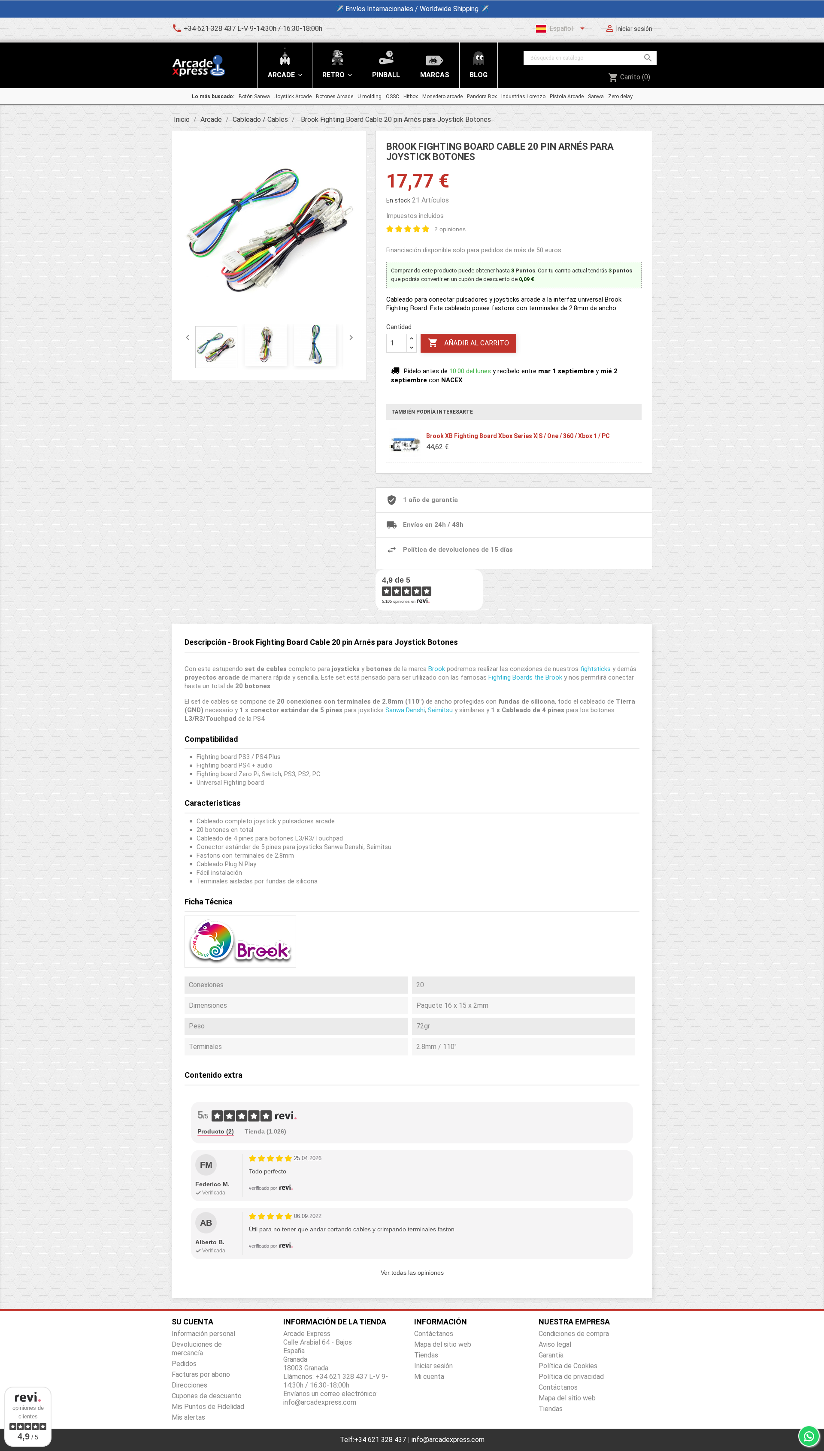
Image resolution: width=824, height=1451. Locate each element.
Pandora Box (482, 97)
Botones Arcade (334, 97)
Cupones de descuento (207, 1396)
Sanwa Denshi (405, 710)
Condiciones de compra (574, 1334)
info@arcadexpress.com (448, 1440)
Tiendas (426, 1355)
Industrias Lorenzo (523, 97)
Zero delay (620, 97)
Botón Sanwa (254, 97)
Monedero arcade (442, 97)
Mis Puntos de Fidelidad (208, 1407)
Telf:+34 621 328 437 (373, 1440)
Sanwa (596, 97)
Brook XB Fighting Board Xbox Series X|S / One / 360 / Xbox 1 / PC (518, 435)
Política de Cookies (568, 1366)
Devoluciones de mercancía (197, 1348)
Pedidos (184, 1364)
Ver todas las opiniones (412, 1272)
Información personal (203, 1334)
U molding (369, 97)
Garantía (551, 1355)
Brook (436, 669)
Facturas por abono (201, 1374)
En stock (398, 200)
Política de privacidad (571, 1376)
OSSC (392, 97)
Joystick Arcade (293, 97)
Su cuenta (192, 1321)
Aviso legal (555, 1344)
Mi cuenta (429, 1376)
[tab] (215, 1132)
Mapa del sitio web (442, 1344)
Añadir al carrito (468, 343)
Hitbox (410, 97)
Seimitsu (440, 710)
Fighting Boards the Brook (525, 677)
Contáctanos (433, 1334)
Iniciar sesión (433, 1366)
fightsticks (595, 669)
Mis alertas (188, 1417)
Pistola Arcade (567, 97)
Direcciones (189, 1385)
